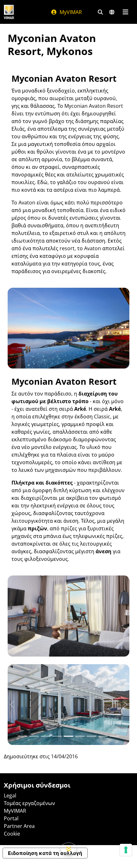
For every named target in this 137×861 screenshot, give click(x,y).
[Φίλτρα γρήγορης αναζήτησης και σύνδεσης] (100, 12)
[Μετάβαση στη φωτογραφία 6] (91, 736)
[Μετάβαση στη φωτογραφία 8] (114, 736)
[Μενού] (125, 12)
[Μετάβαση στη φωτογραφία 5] (80, 736)
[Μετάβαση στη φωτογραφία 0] (22, 736)
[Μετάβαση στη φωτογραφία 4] (68, 736)
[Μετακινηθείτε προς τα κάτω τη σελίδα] (69, 849)
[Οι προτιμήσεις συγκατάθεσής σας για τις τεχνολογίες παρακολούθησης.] (126, 850)
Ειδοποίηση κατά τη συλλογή (45, 853)
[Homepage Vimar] (9, 12)
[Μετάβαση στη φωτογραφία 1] (34, 736)
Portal (11, 818)
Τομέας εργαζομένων (29, 803)
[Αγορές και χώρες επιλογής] (112, 12)
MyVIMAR (70, 12)
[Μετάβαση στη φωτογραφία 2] (45, 736)
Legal (10, 795)
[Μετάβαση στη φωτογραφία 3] (57, 736)
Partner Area (19, 826)
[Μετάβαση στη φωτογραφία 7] (103, 736)
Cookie (12, 833)
